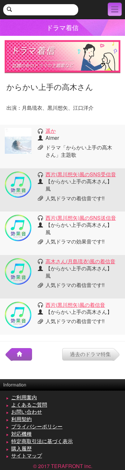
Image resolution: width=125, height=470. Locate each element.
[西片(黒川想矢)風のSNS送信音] (18, 227)
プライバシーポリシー (37, 426)
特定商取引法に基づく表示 (42, 441)
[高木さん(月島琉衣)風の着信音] (18, 271)
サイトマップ (26, 455)
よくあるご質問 (29, 404)
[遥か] (18, 140)
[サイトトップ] (22, 354)
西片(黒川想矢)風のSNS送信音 (81, 217)
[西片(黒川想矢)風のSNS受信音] (18, 183)
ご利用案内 (24, 397)
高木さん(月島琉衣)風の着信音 (80, 261)
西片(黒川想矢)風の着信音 (75, 304)
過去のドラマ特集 (90, 354)
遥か (51, 130)
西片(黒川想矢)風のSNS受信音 (81, 174)
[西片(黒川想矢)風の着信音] (18, 314)
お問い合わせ (26, 411)
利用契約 (21, 419)
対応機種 (21, 433)
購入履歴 (21, 448)
